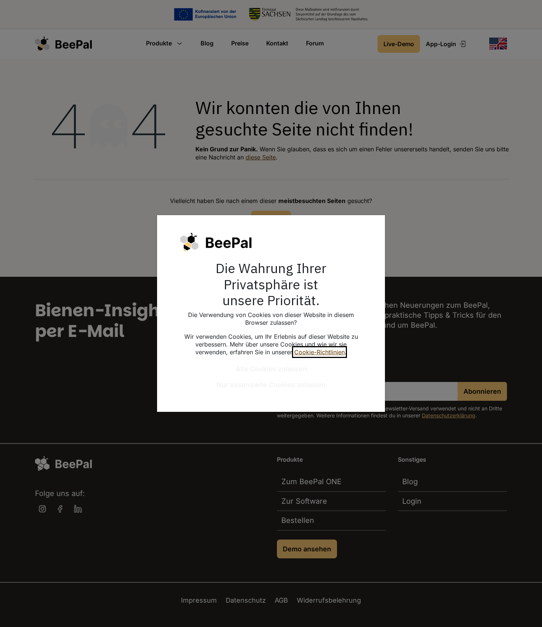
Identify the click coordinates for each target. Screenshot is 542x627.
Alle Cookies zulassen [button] (271, 369)
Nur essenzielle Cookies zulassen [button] (271, 385)
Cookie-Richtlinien (319, 352)
